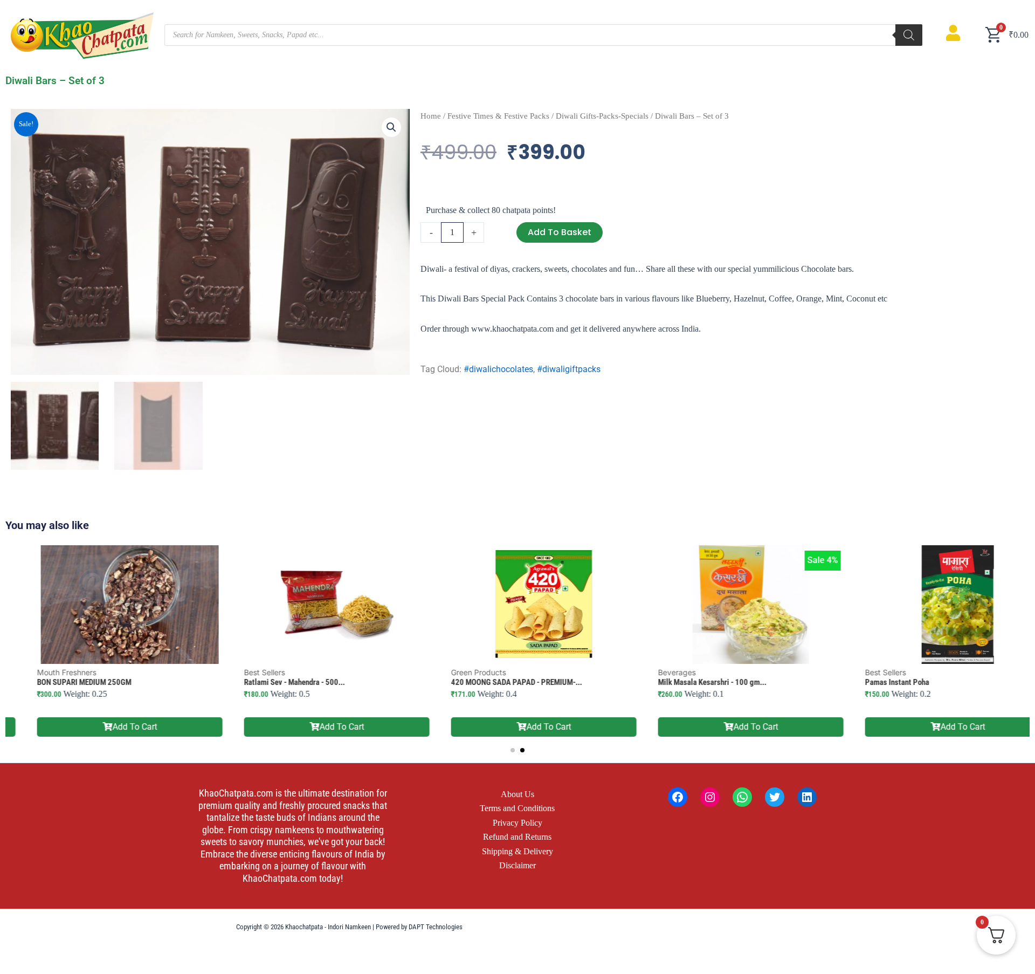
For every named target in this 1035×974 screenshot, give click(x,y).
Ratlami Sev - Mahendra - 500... (268, 682)
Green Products (452, 672)
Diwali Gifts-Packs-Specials (602, 116)
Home (430, 116)
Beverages (651, 672)
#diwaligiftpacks (569, 369)
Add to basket (559, 232)
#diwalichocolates (498, 369)
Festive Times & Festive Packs (498, 116)
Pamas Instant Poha (871, 682)
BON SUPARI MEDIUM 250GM (58, 682)
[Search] (908, 35)
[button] (391, 127)
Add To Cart (108, 727)
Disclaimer (517, 865)
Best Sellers (238, 672)
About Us (517, 794)
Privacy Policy (517, 822)
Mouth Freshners (40, 672)
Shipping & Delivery (517, 851)
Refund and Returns (517, 836)
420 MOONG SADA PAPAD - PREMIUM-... (490, 682)
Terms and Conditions (517, 808)
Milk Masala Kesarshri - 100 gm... (686, 682)
